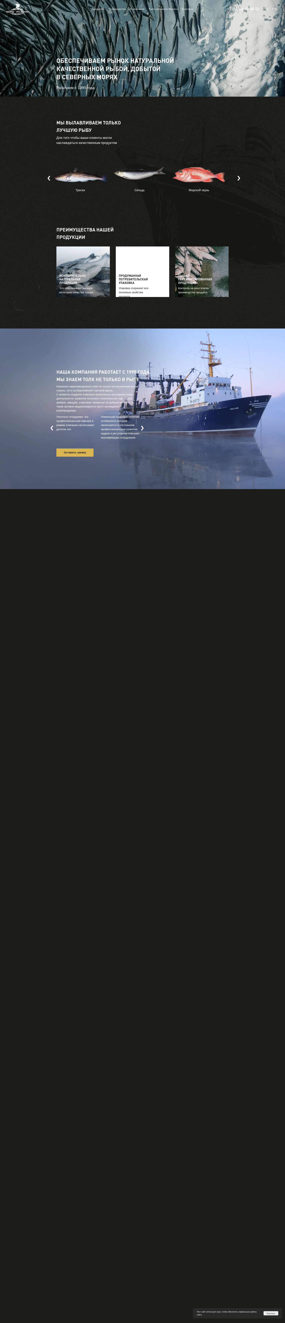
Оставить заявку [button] (75, 452)
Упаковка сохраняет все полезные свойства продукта (133, 292)
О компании (137, 8)
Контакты (187, 8)
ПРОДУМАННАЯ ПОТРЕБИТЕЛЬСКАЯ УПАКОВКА (133, 279)
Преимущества (117, 8)
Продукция (98, 8)
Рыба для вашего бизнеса (163, 8)
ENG (275, 8)
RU (267, 8)
